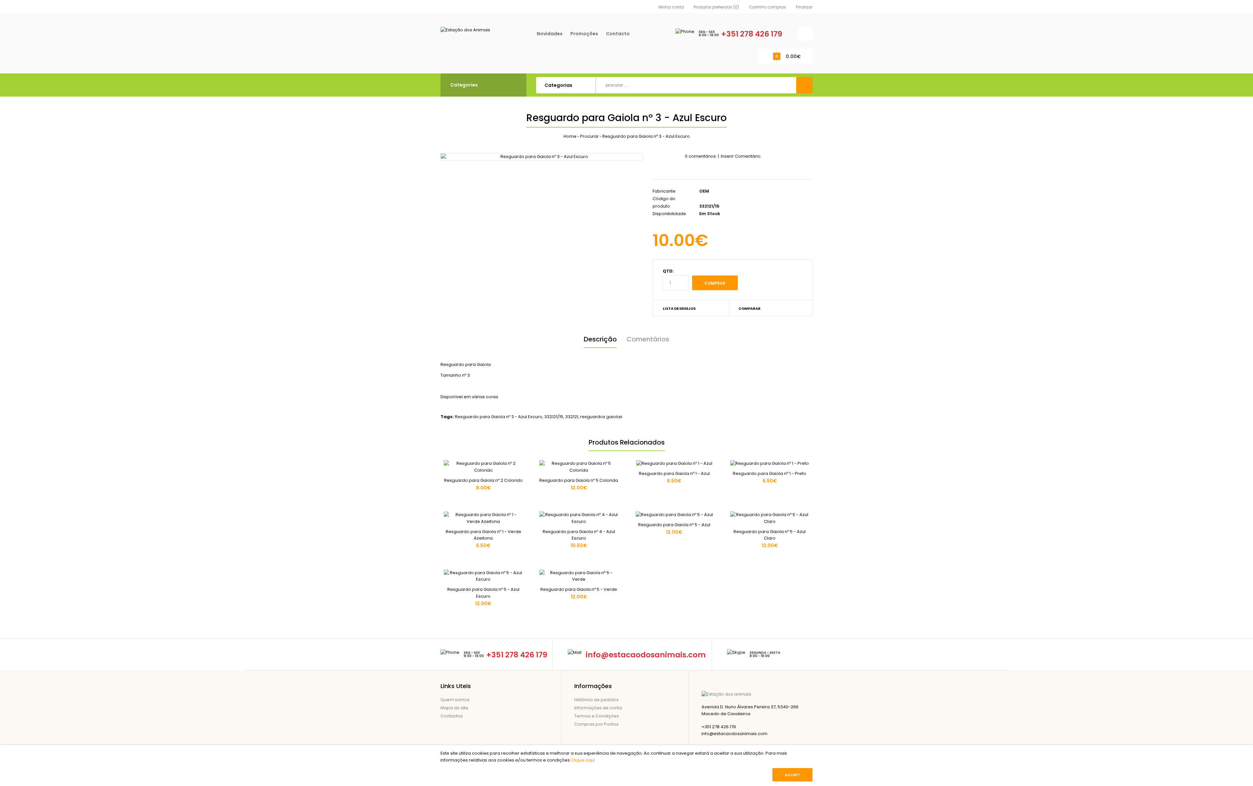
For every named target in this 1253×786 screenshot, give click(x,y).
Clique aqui (583, 760)
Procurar (589, 136)
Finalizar (804, 7)
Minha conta (671, 7)
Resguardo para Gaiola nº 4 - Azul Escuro (579, 535)
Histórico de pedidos (596, 700)
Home (570, 136)
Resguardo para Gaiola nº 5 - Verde (578, 589)
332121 (571, 417)
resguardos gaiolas (601, 417)
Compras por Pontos (596, 724)
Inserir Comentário (741, 156)
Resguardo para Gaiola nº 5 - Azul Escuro (483, 592)
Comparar (749, 308)
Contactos (452, 716)
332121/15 (553, 417)
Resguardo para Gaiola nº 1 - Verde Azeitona (483, 535)
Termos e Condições (596, 716)
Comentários (647, 339)
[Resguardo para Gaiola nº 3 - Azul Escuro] (541, 156)
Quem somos (455, 700)
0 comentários (700, 156)
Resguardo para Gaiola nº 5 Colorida (578, 480)
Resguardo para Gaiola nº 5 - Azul (674, 525)
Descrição (600, 339)
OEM (704, 191)
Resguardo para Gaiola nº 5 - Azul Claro (770, 535)
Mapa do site (454, 708)
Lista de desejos (679, 308)
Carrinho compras (767, 7)
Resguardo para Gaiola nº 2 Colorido (483, 480)
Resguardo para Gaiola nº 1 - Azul (674, 473)
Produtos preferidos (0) (716, 7)
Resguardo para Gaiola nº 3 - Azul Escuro (646, 136)
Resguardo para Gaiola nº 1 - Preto (769, 473)
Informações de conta (598, 708)
